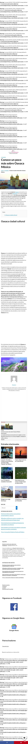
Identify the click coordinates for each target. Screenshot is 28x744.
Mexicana (15, 193)
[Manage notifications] (25, 741)
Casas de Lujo (5, 646)
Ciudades (3, 157)
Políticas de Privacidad (7, 589)
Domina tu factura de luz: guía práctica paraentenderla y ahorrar (11, 566)
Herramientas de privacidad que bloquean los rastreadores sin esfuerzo (12, 572)
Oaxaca (17, 192)
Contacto (4, 586)
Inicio (2, 170)
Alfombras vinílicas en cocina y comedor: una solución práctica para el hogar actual (13, 569)
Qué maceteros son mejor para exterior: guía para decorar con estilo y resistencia (13, 575)
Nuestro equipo (6, 585)
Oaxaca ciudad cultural (10, 215)
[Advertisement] (14, 238)
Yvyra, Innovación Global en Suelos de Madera (12, 532)
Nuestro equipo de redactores (9, 544)
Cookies (4, 587)
